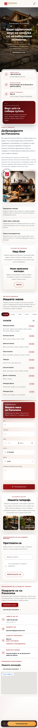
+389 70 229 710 (10, 622)
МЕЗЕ (13, 314)
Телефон (5, 429)
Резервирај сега (19, 52)
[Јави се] (4, 723)
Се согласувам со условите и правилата (17, 565)
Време (5, 457)
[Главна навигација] (34, 4)
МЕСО (27, 314)
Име (4, 420)
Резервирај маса (10, 605)
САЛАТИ (5, 314)
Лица (4, 439)
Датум (5, 448)
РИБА (20, 314)
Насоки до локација (11, 609)
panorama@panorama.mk (15, 630)
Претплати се (14, 574)
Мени (19, 285)
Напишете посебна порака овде (12, 466)
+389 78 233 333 (15, 74)
